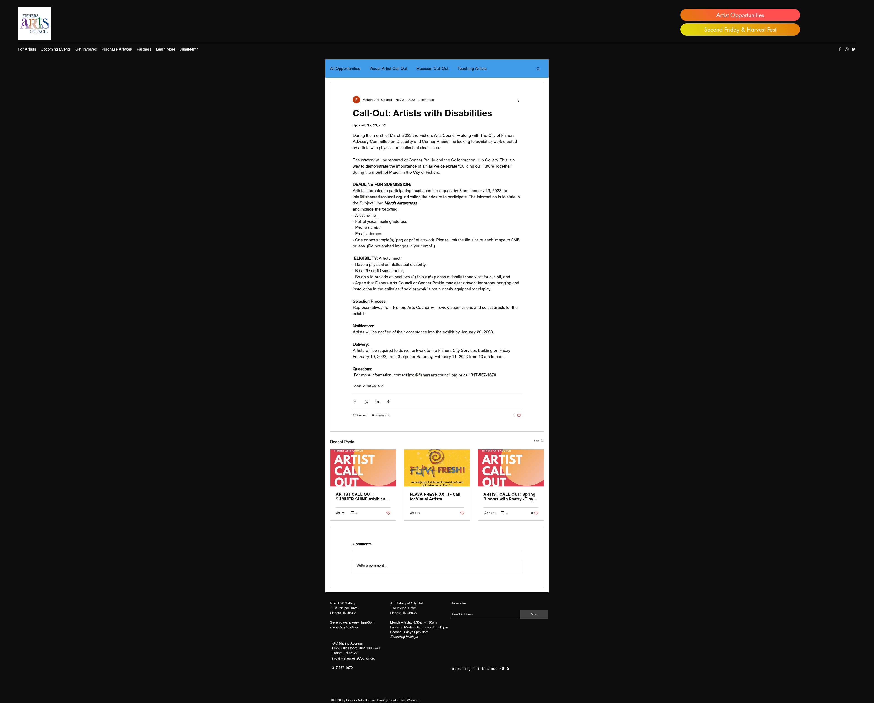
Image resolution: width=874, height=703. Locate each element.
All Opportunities (345, 68)
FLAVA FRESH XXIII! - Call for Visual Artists (435, 496)
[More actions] (518, 99)
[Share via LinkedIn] (377, 401)
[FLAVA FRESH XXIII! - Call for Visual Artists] (437, 467)
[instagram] (846, 49)
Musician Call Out (432, 68)
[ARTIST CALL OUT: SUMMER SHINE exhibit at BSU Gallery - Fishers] (363, 467)
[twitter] (853, 49)
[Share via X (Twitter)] (366, 401)
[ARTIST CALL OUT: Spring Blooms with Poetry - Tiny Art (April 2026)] (511, 467)
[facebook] (840, 49)
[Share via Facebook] (355, 401)
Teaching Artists (472, 68)
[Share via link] (388, 401)
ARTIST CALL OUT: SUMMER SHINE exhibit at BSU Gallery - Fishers (361, 496)
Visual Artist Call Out (388, 68)
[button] (27, 49)
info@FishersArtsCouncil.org (353, 658)
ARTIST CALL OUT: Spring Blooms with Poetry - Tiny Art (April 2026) (509, 496)
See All (539, 441)
